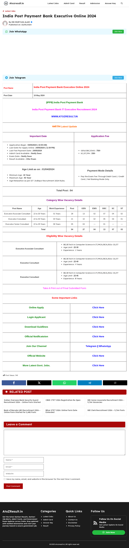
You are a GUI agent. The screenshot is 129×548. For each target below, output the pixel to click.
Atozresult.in (16, 3)
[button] (121, 3)
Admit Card (69, 3)
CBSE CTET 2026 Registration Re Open (63, 400)
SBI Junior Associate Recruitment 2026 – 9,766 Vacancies (105, 401)
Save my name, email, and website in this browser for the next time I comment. (43, 479)
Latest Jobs (53, 3)
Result (82, 3)
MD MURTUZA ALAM (21, 22)
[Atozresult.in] (6, 3)
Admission (95, 3)
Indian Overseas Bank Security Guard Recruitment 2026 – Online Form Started (22, 401)
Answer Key (110, 3)
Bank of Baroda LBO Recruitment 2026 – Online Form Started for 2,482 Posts (22, 411)
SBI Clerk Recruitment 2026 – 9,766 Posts (106, 410)
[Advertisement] (64, 54)
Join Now (118, 31)
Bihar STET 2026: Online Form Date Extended (61, 411)
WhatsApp (105, 346)
